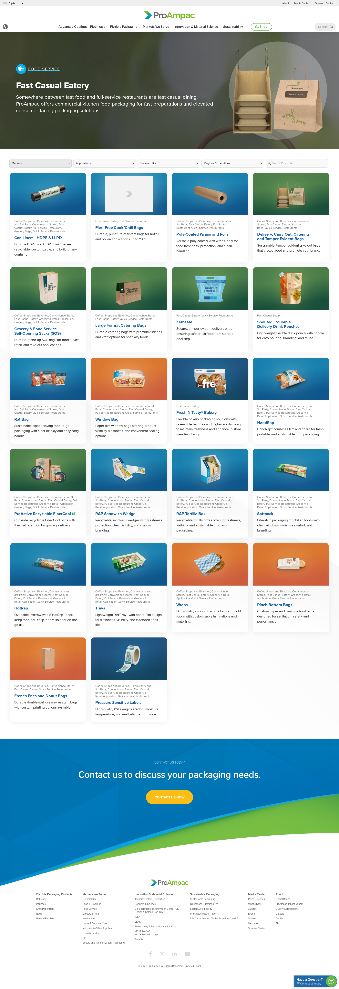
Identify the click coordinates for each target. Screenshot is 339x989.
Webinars (253, 923)
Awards (252, 908)
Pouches (41, 904)
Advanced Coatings (72, 26)
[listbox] (232, 163)
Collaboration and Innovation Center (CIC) (157, 908)
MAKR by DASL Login (147, 934)
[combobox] (40, 163)
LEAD (138, 921)
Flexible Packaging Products (54, 894)
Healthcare (89, 918)
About (279, 894)
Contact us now (170, 797)
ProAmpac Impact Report (203, 913)
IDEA (137, 916)
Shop (263, 26)
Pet (84, 937)
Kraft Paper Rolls (45, 908)
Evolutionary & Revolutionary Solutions (156, 926)
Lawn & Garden (91, 933)
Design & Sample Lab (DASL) (150, 912)
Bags (39, 913)
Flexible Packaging (124, 26)
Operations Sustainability (204, 904)
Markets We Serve (156, 26)
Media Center (256, 894)
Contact (280, 918)
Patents (139, 939)
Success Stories (256, 928)
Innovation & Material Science (196, 26)
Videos (252, 918)
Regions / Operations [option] (217, 163)
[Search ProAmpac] (331, 26)
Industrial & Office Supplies (97, 928)
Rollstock (41, 899)
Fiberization (99, 26)
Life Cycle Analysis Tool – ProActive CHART (214, 918)
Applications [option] (83, 163)
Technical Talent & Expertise (150, 899)
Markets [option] (17, 163)
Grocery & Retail (91, 913)
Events (251, 913)
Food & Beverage (92, 904)
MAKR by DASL (143, 931)
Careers (280, 913)
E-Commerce (90, 899)
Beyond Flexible (45, 918)
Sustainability (233, 26)
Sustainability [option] (148, 163)
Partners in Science (145, 904)
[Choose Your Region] (5, 26)
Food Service (90, 908)
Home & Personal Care (95, 923)
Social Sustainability (201, 908)
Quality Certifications (287, 908)
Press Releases (256, 899)
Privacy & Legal (192, 966)
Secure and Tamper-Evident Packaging (104, 942)
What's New (254, 904)
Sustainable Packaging (204, 894)
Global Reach (283, 899)
